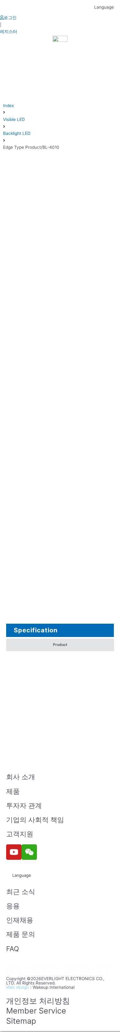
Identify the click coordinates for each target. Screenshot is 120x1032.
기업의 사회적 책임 (35, 820)
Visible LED (14, 119)
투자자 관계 (24, 805)
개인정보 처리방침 (38, 1000)
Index (8, 105)
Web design (17, 987)
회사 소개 (20, 777)
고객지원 (19, 834)
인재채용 (19, 920)
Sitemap (21, 1021)
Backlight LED (16, 133)
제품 (13, 791)
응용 (13, 906)
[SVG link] (60, 971)
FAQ (12, 949)
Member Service (36, 1010)
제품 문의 (20, 934)
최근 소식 (20, 892)
